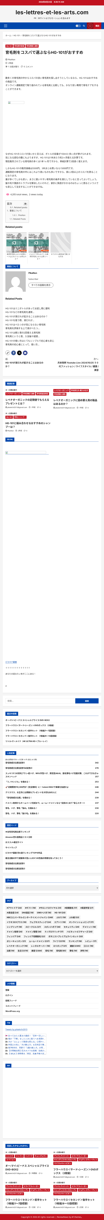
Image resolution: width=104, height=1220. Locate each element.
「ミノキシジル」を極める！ (17, 782)
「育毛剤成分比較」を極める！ (18, 797)
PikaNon (11, 59)
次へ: (78, 365)
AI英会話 (13, 912)
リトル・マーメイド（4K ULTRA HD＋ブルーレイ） (26, 741)
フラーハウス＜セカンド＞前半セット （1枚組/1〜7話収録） (31, 730)
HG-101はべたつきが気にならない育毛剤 (25, 324)
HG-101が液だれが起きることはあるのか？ (26, 316)
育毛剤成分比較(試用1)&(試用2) (18, 768)
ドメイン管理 (33, 931)
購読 (97, 26)
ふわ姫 (74, 917)
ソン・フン (19, 1156)
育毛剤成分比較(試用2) (15, 868)
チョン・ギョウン (41, 1156)
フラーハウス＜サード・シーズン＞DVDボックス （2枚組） (30, 725)
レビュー (90, 941)
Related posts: (20, 207)
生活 (23, 950)
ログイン (9, 995)
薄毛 (73, 950)
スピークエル (33, 927)
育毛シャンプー (20, 417)
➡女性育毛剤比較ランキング (17, 832)
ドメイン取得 (14, 931)
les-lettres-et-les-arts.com (52, 12)
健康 (75, 946)
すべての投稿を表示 (41, 285)
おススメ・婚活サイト (14, 842)
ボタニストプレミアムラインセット (65, 936)
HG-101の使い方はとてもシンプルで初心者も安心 (29, 340)
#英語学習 (86, 908)
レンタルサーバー (40, 946)
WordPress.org (12, 1011)
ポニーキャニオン (16, 941)
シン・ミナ (9, 1156)
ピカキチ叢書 (11, 662)
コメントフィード (13, 1006)
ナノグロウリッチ (54, 931)
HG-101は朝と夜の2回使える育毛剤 (22, 332)
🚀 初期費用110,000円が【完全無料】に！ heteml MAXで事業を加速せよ (37, 787)
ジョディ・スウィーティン (88, 1160)
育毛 (49, 950)
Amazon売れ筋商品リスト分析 (18, 837)
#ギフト (30, 908)
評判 (84, 950)
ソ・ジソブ (28, 1156)
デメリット (89, 927)
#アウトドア (14, 908)
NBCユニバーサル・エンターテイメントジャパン (30, 917)
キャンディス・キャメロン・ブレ (65, 1160)
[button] (6, 26)
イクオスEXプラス (16, 922)
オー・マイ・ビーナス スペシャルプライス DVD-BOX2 (27, 720)
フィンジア (13, 936)
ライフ (59, 941)
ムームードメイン (39, 941)
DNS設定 (28, 912)
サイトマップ (11, 847)
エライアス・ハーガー (79, 1156)
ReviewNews (62, 1217)
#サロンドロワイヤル (50, 908)
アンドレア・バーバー (61, 1156)
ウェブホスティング (40, 922)
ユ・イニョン (10, 1160)
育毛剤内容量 (19, 46)
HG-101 (9, 46)
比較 (10, 950)
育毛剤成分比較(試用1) (15, 762)
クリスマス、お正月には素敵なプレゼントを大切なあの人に (31, 792)
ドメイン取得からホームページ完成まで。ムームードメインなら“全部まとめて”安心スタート (45, 803)
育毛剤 (61, 950)
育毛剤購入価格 (32, 46)
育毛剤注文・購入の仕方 (79, 390)
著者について (15, 210)
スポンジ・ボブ (52, 927)
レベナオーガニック (13, 394)
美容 (36, 950)
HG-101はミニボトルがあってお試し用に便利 (27, 308)
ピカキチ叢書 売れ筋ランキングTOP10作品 (23, 853)
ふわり (61, 917)
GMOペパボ (44, 912)
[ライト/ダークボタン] (78, 25)
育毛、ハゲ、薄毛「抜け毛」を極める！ (22, 813)
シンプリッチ (14, 927)
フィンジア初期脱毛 (34, 936)
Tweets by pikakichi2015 (16, 1029)
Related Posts (19, 219)
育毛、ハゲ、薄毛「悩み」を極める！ (21, 808)
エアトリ (60, 922)
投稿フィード (11, 1000)
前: (24, 363)
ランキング (75, 941)
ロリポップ (60, 946)
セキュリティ (71, 927)
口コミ (88, 946)
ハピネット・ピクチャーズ (79, 931)
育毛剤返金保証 (42, 394)
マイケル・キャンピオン (62, 1163)
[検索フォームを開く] (84, 25)
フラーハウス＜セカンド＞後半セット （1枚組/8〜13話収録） (31, 736)
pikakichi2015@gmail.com (17, 407)
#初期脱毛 (71, 908)
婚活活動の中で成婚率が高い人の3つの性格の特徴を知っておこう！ (34, 858)
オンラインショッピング (81, 922)
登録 (7, 990)
